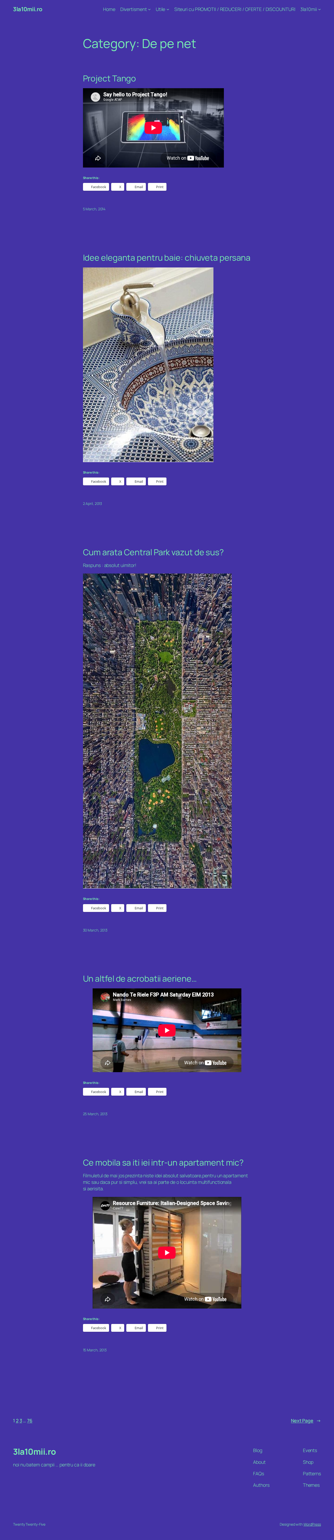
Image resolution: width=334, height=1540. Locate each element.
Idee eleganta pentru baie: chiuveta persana (167, 257)
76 (29, 1420)
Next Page (306, 1420)
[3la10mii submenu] (319, 9)
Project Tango (109, 78)
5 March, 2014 (94, 208)
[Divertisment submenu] (149, 9)
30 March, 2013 (95, 930)
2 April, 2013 (92, 503)
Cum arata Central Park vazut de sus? (153, 552)
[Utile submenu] (167, 9)
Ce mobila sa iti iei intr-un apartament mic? (163, 1162)
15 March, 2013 (95, 1349)
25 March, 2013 (95, 1113)
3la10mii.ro (27, 9)
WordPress (312, 1524)
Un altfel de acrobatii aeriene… (140, 978)
